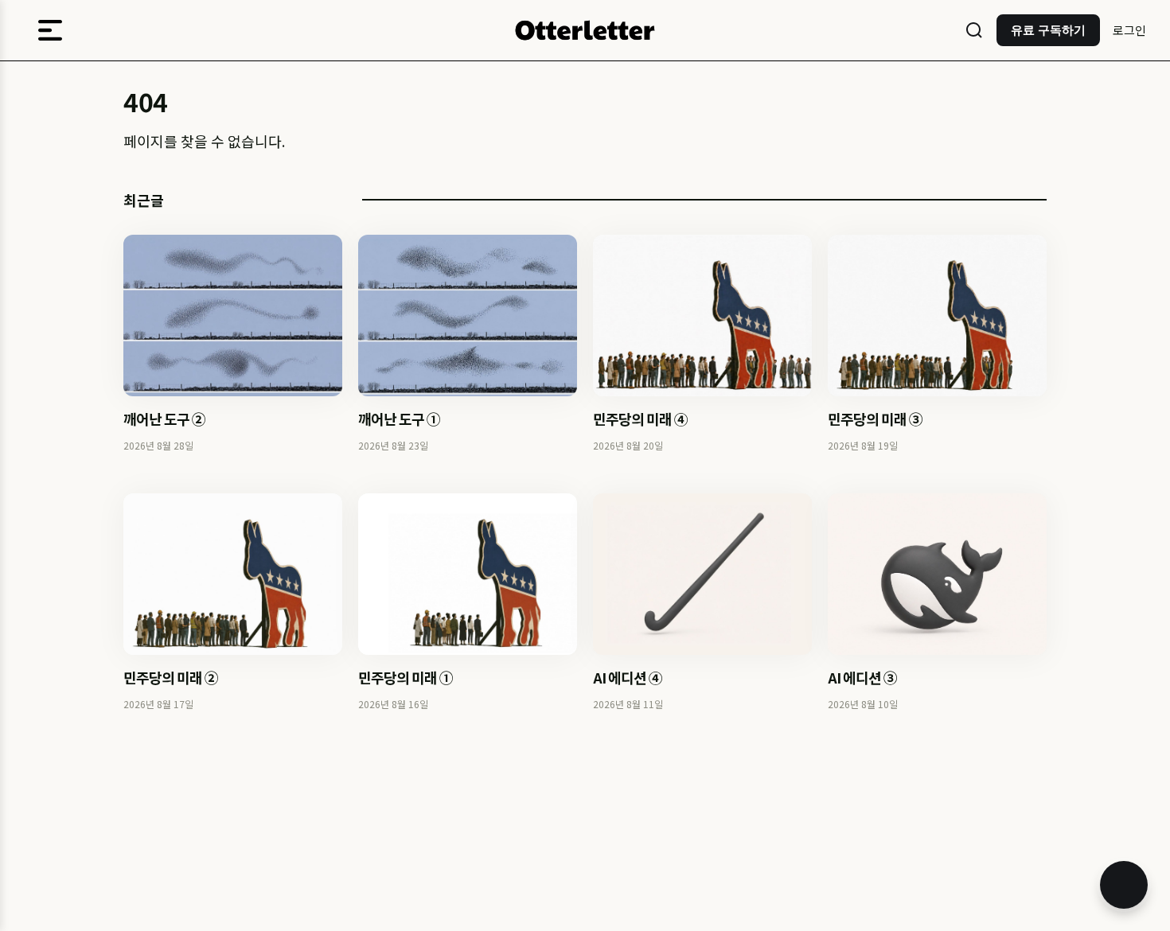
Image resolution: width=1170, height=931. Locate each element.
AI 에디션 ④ (627, 677)
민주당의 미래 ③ (875, 418)
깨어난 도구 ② (164, 418)
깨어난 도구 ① (399, 418)
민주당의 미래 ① (405, 677)
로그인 (1129, 29)
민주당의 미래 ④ (640, 418)
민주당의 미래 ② (170, 677)
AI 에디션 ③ (862, 677)
